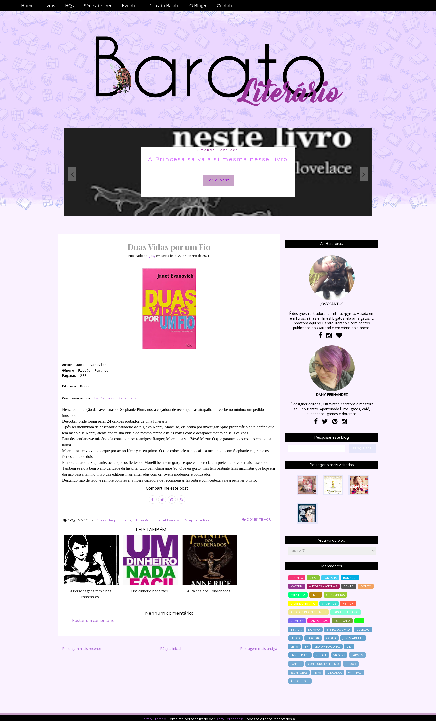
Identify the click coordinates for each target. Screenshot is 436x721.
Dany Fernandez (229, 719)
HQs (69, 5)
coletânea (342, 621)
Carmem (357, 655)
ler (359, 621)
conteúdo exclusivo (323, 664)
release (321, 655)
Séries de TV (98, 5)
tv (306, 646)
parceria (313, 638)
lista (294, 646)
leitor (295, 638)
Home (27, 5)
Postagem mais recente (81, 648)
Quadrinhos (335, 595)
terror (296, 629)
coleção (363, 629)
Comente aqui (259, 519)
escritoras (299, 672)
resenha (297, 578)
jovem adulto (353, 638)
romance (350, 578)
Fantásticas (319, 621)
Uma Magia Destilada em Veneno (256, 159)
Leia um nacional (327, 646)
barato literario (345, 612)
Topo (423, 713)
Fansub (296, 664)
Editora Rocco (144, 520)
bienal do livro (338, 629)
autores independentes (308, 612)
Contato (225, 5)
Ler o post (256, 180)
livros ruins (300, 655)
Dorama (314, 629)
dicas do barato (303, 603)
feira (317, 672)
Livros (49, 5)
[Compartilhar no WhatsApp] (181, 499)
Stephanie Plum (198, 520)
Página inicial (170, 648)
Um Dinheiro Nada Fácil (116, 398)
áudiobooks (300, 681)
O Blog (198, 5)
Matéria (297, 586)
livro (316, 595)
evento (365, 586)
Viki (349, 646)
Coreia (331, 638)
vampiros (329, 603)
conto (349, 586)
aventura (298, 595)
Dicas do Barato (163, 5)
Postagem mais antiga (258, 648)
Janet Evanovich (170, 520)
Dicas (313, 578)
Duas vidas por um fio (113, 520)
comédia (297, 621)
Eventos (130, 5)
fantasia (257, 150)
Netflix (348, 603)
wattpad (355, 672)
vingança (335, 672)
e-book (350, 664)
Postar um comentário (93, 620)
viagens (339, 655)
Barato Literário (153, 719)
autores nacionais (323, 586)
